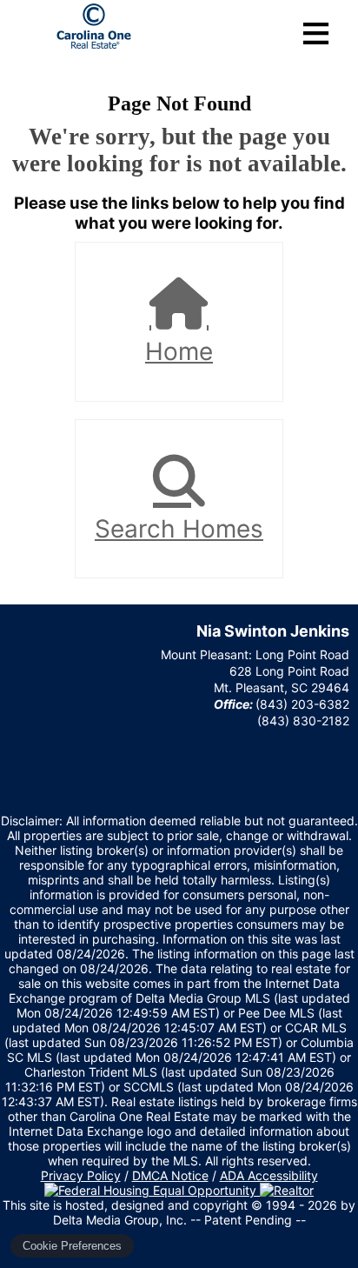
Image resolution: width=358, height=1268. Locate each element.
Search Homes (179, 529)
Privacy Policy (81, 1175)
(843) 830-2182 (303, 720)
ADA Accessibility (269, 1175)
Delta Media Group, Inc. (120, 1219)
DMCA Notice (170, 1175)
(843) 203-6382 (302, 704)
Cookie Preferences (72, 1245)
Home (179, 351)
